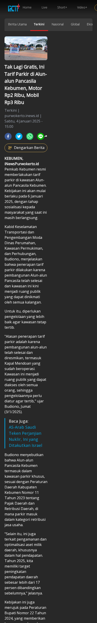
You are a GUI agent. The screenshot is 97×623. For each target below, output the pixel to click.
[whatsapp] (29, 136)
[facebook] (8, 136)
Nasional (58, 24)
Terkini (39, 24)
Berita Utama (17, 24)
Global (75, 24)
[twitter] (19, 136)
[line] (40, 136)
